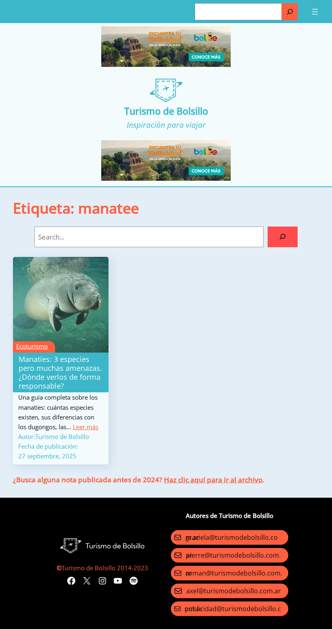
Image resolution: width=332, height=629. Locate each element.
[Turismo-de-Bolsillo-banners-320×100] (166, 64)
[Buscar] (290, 11)
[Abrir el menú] (315, 12)
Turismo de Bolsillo (166, 111)
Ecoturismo (32, 346)
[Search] (283, 237)
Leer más (85, 427)
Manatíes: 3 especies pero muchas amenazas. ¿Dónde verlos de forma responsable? (60, 372)
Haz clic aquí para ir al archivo (213, 479)
